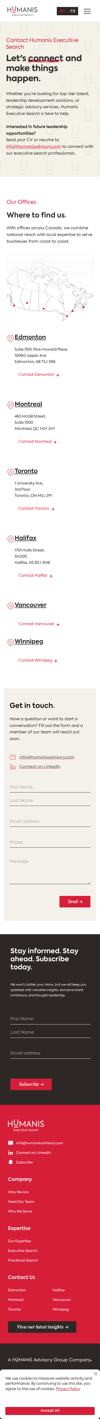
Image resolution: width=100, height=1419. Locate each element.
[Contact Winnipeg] (55, 661)
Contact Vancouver (36, 624)
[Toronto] (11, 472)
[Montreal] (11, 405)
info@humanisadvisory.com (33, 147)
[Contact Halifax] (51, 576)
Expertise (19, 1228)
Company (20, 1179)
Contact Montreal (35, 442)
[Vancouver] (11, 606)
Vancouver (30, 605)
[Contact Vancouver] (57, 624)
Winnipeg (29, 642)
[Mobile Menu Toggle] (87, 11)
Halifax (25, 538)
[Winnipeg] (11, 643)
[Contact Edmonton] (57, 375)
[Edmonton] (11, 338)
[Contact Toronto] (52, 509)
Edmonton (30, 338)
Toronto (26, 471)
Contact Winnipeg (35, 661)
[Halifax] (11, 539)
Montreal (28, 404)
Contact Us (21, 1277)
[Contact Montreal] (55, 442)
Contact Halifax (33, 576)
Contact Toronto (34, 509)
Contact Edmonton (36, 375)
